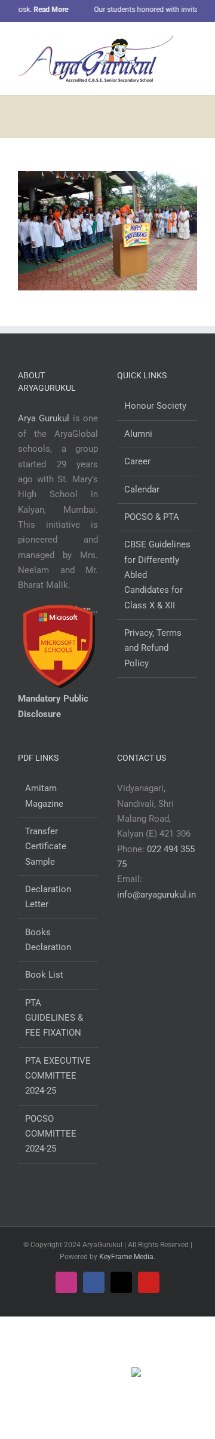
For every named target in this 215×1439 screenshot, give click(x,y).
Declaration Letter (48, 897)
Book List (44, 974)
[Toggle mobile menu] (192, 44)
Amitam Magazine (44, 796)
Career (137, 461)
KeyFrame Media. (127, 1257)
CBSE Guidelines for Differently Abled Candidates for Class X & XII (157, 574)
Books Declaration (48, 940)
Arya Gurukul (43, 418)
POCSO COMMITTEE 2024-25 (50, 1134)
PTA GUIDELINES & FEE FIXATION (54, 1018)
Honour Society (155, 405)
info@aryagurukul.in (156, 894)
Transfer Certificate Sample (45, 846)
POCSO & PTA (151, 517)
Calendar (141, 489)
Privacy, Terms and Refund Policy (153, 648)
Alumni (138, 433)
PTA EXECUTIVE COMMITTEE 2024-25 (58, 1076)
